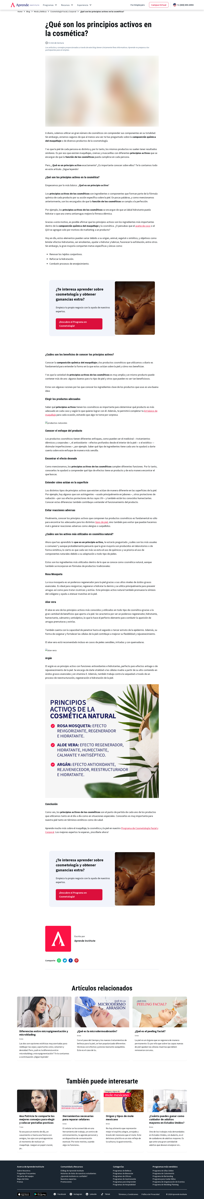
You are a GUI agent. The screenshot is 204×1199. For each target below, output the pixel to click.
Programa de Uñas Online (163, 1170)
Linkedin (93, 1194)
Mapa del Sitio (23, 1179)
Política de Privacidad (150, 1194)
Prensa (20, 1182)
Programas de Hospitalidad (124, 1184)
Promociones (66, 1182)
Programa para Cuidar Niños (164, 1179)
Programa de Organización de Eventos (169, 1182)
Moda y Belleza (40, 11)
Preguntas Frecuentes (26, 1173)
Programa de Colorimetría (163, 1173)
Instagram (78, 1194)
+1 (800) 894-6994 (185, 4)
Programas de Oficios (122, 1176)
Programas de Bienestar (123, 1173)
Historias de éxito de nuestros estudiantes (78, 1173)
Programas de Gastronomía (124, 1179)
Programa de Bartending (163, 1176)
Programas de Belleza (122, 1170)
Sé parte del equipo (25, 1176)
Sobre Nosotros (23, 1170)
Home (20, 11)
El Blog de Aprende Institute (72, 1170)
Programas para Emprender (124, 1182)
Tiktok (107, 1194)
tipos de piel (101, 522)
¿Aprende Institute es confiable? (74, 1176)
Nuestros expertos (68, 1179)
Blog (28, 11)
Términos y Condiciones (128, 1194)
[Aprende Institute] (25, 5)
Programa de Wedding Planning (166, 1184)
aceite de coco (142, 225)
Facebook (62, 1194)
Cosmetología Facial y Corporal (63, 11)
